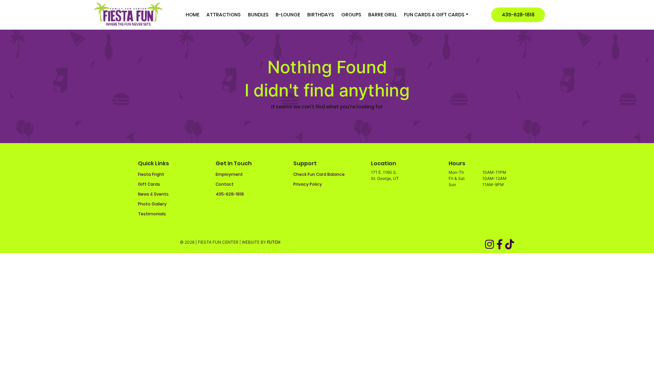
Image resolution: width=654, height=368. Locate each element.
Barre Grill (382, 14)
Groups (351, 14)
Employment (229, 174)
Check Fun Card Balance (319, 174)
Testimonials (152, 214)
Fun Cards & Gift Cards (434, 14)
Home (192, 14)
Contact (225, 184)
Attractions (223, 14)
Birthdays (320, 14)
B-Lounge (288, 14)
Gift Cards (149, 184)
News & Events (153, 194)
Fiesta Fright (151, 174)
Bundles (258, 14)
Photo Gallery (152, 204)
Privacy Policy (307, 184)
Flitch (273, 242)
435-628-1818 (518, 14)
